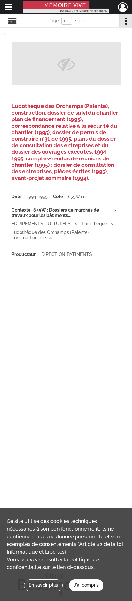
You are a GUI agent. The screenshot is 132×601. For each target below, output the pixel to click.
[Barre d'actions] (125, 20)
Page (53, 20)
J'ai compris (86, 585)
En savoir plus (43, 585)
